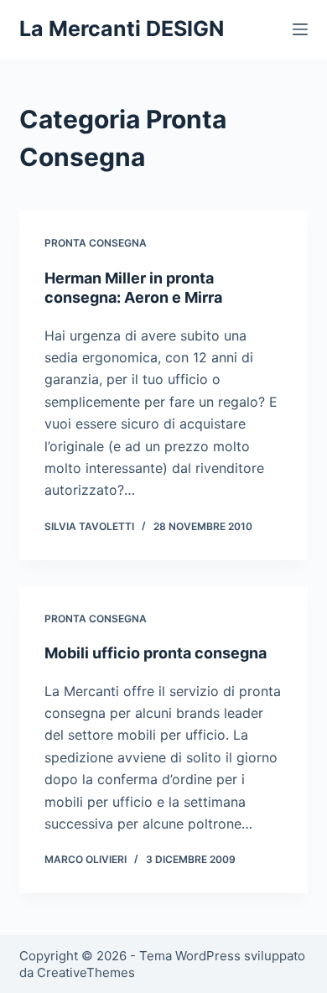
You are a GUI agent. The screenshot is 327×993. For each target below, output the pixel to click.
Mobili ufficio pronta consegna (155, 653)
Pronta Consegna (95, 243)
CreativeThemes (86, 972)
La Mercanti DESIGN (121, 28)
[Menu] (300, 29)
